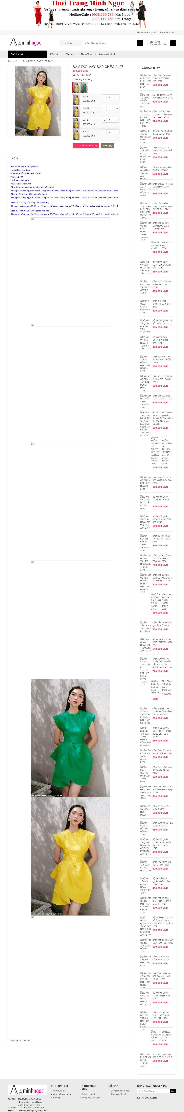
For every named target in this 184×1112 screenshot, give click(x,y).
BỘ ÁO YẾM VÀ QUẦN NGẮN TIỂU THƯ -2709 (161, 881)
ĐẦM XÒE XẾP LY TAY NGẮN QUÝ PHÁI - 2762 (162, 151)
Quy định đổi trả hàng (121, 1091)
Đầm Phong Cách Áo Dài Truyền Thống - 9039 (162, 770)
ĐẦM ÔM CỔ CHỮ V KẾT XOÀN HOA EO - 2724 (162, 480)
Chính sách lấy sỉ (107, 54)
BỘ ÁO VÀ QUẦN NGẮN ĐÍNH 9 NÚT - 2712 (162, 996)
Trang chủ (13, 61)
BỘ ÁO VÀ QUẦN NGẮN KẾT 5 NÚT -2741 (161, 500)
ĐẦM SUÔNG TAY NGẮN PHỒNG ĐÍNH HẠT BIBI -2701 (162, 711)
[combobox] (71, 42)
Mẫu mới (54, 54)
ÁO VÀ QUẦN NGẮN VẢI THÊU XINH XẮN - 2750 (163, 642)
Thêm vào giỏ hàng (88, 146)
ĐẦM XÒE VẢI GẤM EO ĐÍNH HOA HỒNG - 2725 (162, 360)
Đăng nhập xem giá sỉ (146, 32)
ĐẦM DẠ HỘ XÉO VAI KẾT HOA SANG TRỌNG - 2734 (162, 558)
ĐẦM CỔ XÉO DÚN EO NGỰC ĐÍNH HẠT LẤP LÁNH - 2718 (162, 114)
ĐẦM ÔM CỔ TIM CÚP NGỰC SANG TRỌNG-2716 (161, 226)
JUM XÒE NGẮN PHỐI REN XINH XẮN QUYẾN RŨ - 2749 (162, 206)
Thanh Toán (86, 54)
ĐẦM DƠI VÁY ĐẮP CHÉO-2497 (38, 61)
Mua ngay (107, 146)
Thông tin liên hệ (118, 1094)
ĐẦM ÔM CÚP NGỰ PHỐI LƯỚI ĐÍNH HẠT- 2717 (162, 78)
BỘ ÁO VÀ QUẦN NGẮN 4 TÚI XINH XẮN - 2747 (161, 340)
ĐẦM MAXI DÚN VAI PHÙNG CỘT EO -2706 (162, 284)
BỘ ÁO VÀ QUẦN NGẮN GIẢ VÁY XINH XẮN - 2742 (162, 265)
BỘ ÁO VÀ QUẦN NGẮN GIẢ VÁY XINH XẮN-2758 (162, 519)
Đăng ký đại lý (88, 1094)
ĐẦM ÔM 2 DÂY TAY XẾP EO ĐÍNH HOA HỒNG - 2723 (162, 976)
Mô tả (15, 158)
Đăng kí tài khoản (167, 32)
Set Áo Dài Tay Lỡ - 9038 (166, 245)
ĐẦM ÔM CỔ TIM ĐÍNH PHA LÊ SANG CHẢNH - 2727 (162, 901)
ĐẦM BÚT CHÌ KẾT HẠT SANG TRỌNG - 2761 (162, 539)
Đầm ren (70, 54)
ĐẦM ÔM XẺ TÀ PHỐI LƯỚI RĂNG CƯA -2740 (163, 187)
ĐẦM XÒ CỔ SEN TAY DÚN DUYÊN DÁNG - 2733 (163, 379)
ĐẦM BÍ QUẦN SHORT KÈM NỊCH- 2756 (162, 304)
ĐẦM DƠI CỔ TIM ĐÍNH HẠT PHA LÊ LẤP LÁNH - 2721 (161, 1015)
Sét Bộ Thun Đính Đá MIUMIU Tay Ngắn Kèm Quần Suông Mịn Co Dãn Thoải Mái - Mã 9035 (163, 418)
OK (172, 1091)
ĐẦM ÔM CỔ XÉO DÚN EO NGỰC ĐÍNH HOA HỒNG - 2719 (162, 578)
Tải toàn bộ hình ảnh (20, 1040)
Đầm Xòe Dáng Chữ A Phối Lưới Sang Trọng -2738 (162, 790)
